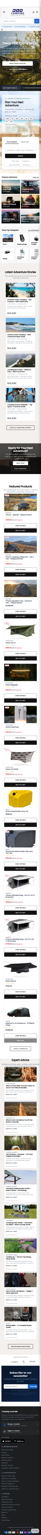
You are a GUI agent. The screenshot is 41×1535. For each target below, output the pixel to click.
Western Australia (7, 1457)
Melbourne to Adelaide (9, 1478)
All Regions (5, 1497)
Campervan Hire (7, 1502)
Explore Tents (17, 74)
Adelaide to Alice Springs (10, 1486)
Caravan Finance (7, 1507)
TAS (31, 118)
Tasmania (5, 1463)
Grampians (25, 161)
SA (26, 118)
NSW (7, 118)
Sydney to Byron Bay (8, 1476)
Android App (6, 1520)
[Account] (34, 12)
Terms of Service (21, 1394)
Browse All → (27, 165)
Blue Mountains (14, 165)
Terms (28, 1530)
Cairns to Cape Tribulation (10, 1481)
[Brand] (5, 1362)
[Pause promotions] (28, 80)
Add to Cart (20, 530)
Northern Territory (7, 1465)
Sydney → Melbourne (12, 127)
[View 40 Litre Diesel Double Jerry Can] (20, 798)
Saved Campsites (7, 1499)
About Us (5, 1512)
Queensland (5, 1455)
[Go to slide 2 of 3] (18, 80)
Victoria (4, 1452)
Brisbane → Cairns (26, 127)
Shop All (36, 177)
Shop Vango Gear (17, 68)
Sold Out (20, 1040)
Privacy (23, 1530)
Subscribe (33, 1386)
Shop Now (20, 463)
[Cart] (37, 12)
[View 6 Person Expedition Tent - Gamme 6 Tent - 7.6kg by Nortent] (20, 588)
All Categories (33, 230)
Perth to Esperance (8, 1483)
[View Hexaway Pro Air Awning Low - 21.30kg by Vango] (20, 1010)
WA (22, 118)
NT (7, 121)
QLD (17, 118)
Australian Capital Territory (10, 1468)
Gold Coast (15, 161)
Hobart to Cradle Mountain (10, 1489)
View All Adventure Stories (20, 427)
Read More (11, 313)
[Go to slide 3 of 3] (23, 80)
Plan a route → (22, 130)
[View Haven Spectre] (20, 968)
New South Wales (7, 1450)
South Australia (7, 1460)
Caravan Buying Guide (9, 1510)
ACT (11, 121)
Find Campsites (12, 142)
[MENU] (4, 12)
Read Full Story (11, 1094)
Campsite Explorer (12, 88)
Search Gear (25, 142)
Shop (3, 1515)
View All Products (20, 1048)
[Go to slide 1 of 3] (12, 80)
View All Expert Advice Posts (20, 1346)
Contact (18, 1530)
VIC (12, 118)
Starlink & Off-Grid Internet (11, 1504)
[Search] (36, 21)
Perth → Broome (10, 130)
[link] (20, 513)
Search (20, 156)
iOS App (4, 1517)
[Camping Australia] (18, 12)
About (12, 1530)
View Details (20, 525)
